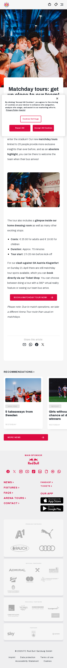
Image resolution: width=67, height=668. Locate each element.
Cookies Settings (31, 119)
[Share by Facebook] (36, 345)
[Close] (57, 98)
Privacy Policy (12, 110)
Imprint (22, 110)
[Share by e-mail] (24, 345)
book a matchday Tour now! (30, 297)
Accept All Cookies (43, 128)
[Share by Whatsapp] (30, 345)
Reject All (19, 128)
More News (14, 437)
